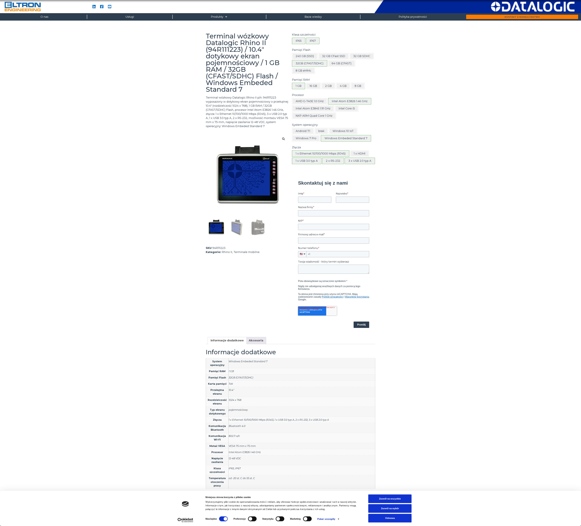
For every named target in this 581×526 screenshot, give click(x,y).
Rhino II (227, 252)
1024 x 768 (235, 399)
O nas (44, 16)
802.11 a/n (234, 435)
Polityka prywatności (413, 16)
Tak (231, 383)
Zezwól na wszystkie (390, 498)
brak (321, 131)
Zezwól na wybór (390, 508)
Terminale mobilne (246, 252)
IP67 (238, 468)
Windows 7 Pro (306, 138)
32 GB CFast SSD (333, 56)
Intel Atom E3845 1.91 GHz (313, 108)
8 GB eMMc (303, 70)
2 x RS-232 (301, 419)
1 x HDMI (359, 153)
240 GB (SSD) (305, 56)
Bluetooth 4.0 (237, 425)
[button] (283, 139)
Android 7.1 (303, 131)
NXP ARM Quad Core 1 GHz (314, 115)
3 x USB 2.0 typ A (319, 419)
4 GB (343, 86)
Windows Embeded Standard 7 (248, 361)
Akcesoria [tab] (256, 340)
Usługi (129, 16)
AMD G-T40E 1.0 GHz (310, 101)
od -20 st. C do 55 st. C (242, 478)
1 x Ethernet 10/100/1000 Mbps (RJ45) (251, 419)
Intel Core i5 (347, 108)
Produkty (217, 16)
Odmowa (390, 518)
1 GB (231, 371)
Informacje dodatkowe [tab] (227, 340)
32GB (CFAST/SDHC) (241, 377)
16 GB (313, 86)
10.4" (231, 389)
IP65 (231, 468)
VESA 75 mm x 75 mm (242, 445)
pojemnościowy (238, 409)
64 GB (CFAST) (341, 63)
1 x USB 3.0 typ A (284, 419)
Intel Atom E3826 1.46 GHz (245, 452)
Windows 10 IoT (343, 131)
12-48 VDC (235, 458)
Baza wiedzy (313, 16)
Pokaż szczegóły (326, 519)
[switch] (252, 518)
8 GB (358, 86)
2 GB (328, 86)
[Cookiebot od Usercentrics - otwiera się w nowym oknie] (185, 520)
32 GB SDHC (361, 56)
